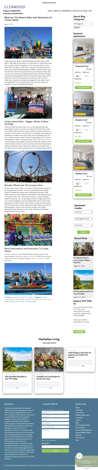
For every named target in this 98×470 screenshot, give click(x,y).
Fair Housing (80, 437)
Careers (78, 420)
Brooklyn (43, 297)
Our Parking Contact (83, 425)
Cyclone (35, 299)
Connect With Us (50, 404)
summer (22, 301)
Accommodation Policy (83, 432)
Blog (85, 11)
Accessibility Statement (84, 430)
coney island (8, 299)
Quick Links (81, 404)
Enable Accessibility (49, 2)
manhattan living (18, 297)
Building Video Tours (82, 415)
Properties (66, 11)
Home (50, 11)
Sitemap (78, 435)
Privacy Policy (80, 427)
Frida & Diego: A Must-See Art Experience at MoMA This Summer (79, 355)
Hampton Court (81, 120)
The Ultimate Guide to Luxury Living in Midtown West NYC (82, 260)
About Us (57, 11)
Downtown (13, 13)
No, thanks (86, 468)
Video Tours (80, 412)
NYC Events (28, 297)
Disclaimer (9, 404)
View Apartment (83, 87)
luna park (43, 299)
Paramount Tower (82, 66)
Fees (77, 440)
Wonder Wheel (45, 140)
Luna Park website (39, 258)
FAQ (90, 11)
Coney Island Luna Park (23, 299)
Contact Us (77, 11)
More (17, 387)
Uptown (12, 11)
